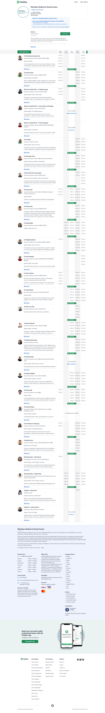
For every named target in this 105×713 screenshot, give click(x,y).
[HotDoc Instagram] (83, 660)
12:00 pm (77, 292)
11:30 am (60, 63)
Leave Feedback (35, 699)
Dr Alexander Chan (29, 156)
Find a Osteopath (36, 682)
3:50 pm (66, 228)
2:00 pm (78, 250)
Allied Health (49, 664)
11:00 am (77, 147)
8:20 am (78, 158)
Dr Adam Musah (28, 290)
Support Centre (49, 676)
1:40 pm (60, 283)
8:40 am (83, 63)
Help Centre (35, 696)
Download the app (30, 641)
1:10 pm (60, 275)
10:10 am (83, 144)
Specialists (48, 670)
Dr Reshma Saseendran (30, 340)
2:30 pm (78, 434)
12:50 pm (71, 381)
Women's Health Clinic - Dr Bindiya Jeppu (36, 89)
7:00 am (78, 222)
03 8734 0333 (23, 577)
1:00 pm (60, 272)
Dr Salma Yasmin (28, 72)
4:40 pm (83, 258)
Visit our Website (64, 27)
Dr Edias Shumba (29, 357)
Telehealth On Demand (37, 690)
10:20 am (77, 141)
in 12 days (70, 130)
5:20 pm (83, 264)
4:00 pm (66, 230)
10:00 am (83, 99)
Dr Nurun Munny (29, 273)
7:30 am (78, 230)
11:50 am (77, 289)
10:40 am (60, 61)
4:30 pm (60, 423)
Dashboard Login (50, 673)
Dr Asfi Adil (27, 139)
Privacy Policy (63, 673)
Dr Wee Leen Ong (29, 306)
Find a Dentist (35, 664)
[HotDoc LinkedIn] (80, 660)
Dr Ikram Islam (28, 189)
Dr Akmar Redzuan (29, 323)
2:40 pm (78, 175)
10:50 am (60, 72)
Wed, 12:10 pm (71, 364)
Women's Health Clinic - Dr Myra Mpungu (36, 123)
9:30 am (78, 80)
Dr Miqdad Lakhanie (30, 240)
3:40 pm (66, 478)
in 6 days (71, 514)
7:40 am (78, 233)
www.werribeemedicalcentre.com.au (29, 580)
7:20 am (78, 228)
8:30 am (83, 61)
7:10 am (78, 225)
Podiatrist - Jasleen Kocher (31, 507)
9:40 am (78, 83)
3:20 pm (60, 392)
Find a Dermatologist (37, 684)
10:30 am (60, 58)
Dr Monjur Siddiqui (29, 373)
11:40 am (60, 66)
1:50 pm (83, 384)
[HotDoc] (22, 2)
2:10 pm (78, 172)
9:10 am (60, 55)
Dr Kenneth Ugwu (29, 407)
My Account (35, 693)
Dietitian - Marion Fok (30, 490)
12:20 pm (60, 80)
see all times (71, 69)
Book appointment (24, 51)
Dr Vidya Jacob (28, 206)
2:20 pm (83, 484)
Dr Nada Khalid (28, 223)
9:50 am (83, 139)
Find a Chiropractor (36, 673)
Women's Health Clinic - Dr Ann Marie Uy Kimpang (38, 106)
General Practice (50, 662)
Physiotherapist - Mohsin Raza (32, 474)
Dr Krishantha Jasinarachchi (32, 56)
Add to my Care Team (37, 9)
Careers (61, 664)
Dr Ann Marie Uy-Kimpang (31, 423)
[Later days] (87, 52)
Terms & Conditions (64, 670)
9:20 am (78, 77)
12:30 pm (71, 378)
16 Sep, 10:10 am (70, 113)
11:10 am (60, 74)
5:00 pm (83, 261)
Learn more (65, 33)
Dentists (48, 667)
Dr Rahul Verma (28, 440)
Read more (27, 69)
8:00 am (83, 55)
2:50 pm (66, 222)
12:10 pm (77, 294)
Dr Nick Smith (28, 390)
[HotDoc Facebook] (78, 660)
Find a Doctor (35, 662)
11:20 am (77, 328)
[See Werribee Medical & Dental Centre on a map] (79, 12)
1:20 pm (60, 278)
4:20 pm (83, 255)
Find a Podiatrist (36, 670)
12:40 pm (60, 194)
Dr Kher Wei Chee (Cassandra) (32, 173)
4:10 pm (66, 233)
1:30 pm (60, 281)
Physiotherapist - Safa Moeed (32, 457)
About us (62, 662)
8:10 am (83, 58)
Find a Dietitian (35, 679)
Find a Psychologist (36, 676)
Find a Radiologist (36, 687)
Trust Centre (63, 676)
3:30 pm (66, 225)
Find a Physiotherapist (37, 667)
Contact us (62, 667)
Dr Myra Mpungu (29, 256)
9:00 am (83, 66)
